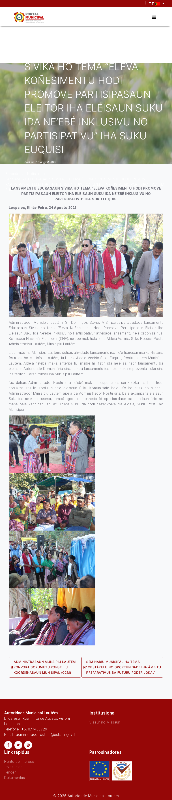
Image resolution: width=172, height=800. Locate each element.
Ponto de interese (19, 761)
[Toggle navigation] (154, 17)
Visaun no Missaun (104, 722)
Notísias (34, 174)
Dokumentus (14, 778)
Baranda (12, 174)
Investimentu (15, 767)
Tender (10, 772)
